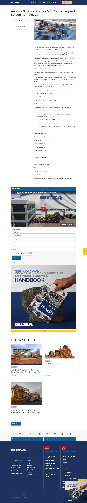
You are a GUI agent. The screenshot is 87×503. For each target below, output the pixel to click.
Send (16, 258)
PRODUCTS (34, 2)
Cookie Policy (14, 495)
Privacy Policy (23, 495)
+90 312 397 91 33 (17, 470)
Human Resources (31, 472)
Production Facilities (31, 467)
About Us (29, 460)
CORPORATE (42, 2)
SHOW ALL (14, 424)
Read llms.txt (40, 495)
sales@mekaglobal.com (16, 473)
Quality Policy (31, 495)
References (29, 474)
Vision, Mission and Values (33, 476)
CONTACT (54, 2)
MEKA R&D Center (31, 470)
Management (30, 463)
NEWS (48, 2)
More (13, 262)
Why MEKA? (29, 465)
